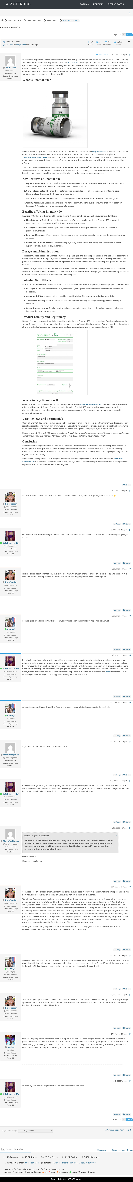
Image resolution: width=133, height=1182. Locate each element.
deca (108, 672)
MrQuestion (11, 68)
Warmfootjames (11, 755)
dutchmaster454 (11, 543)
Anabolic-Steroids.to (90, 404)
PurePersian (11, 504)
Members (98, 4)
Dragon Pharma (99, 151)
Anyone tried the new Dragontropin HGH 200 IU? (75, 1163)
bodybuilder (21, 45)
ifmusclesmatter (32, 1163)
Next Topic (125, 1130)
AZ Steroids (76, 1179)
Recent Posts (116, 4)
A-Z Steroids (18, 4)
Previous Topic (112, 1130)
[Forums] (2, 20)
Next (129, 35)
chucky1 (11, 629)
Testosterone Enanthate (34, 157)
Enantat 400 (73, 62)
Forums (84, 4)
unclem (11, 1047)
